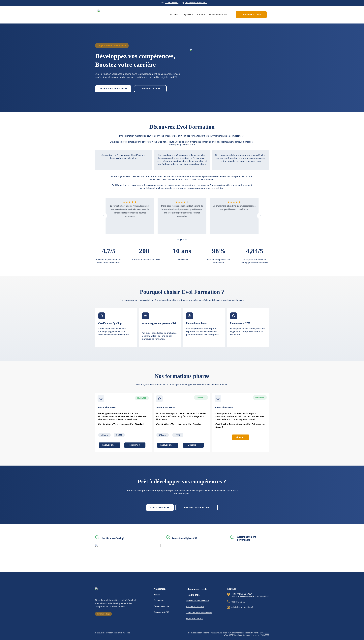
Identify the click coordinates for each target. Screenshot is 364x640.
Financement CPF (218, 14)
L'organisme (187, 14)
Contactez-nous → (159, 507)
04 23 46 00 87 (171, 3)
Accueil (174, 14)
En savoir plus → (109, 445)
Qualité (201, 14)
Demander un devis (251, 14)
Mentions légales (193, 595)
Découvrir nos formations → (113, 88)
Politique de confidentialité (197, 601)
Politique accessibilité (195, 607)
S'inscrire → (135, 445)
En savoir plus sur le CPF (196, 507)
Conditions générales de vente (199, 613)
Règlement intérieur (194, 619)
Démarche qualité (161, 607)
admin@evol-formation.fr (196, 3)
